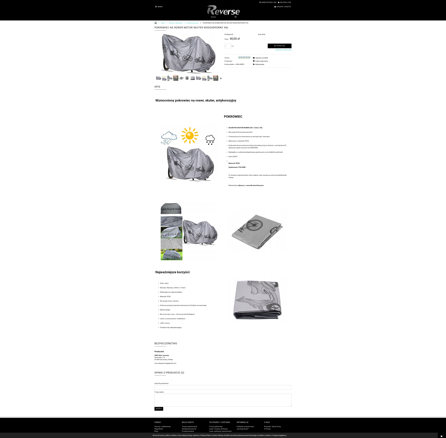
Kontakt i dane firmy (272, 426)
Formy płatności (216, 426)
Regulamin (158, 429)
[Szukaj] (235, 17)
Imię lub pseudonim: (161, 383)
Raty (156, 431)
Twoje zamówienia (189, 426)
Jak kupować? (243, 429)
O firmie (267, 429)
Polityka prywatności (245, 426)
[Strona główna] (223, 10)
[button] (260, 58)
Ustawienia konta (189, 429)
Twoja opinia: (159, 392)
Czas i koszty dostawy (218, 429)
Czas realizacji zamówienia (220, 431)
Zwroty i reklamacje (162, 426)
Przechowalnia (188, 431)
